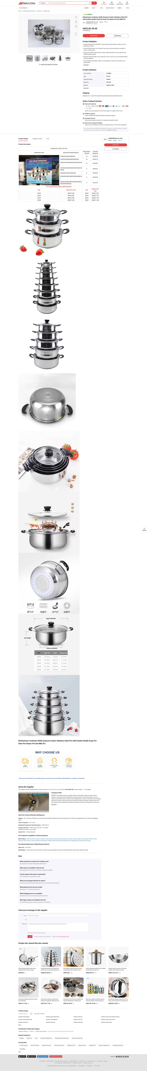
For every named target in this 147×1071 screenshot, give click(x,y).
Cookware (39, 11)
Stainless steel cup (78, 1019)
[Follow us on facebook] (117, 1056)
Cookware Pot (92, 1045)
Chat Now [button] (118, 35)
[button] (89, 3)
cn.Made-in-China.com (88, 1062)
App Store (22, 1056)
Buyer (93, 8)
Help (101, 8)
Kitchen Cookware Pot (104, 1045)
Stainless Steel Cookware (33, 839)
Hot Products (42, 1061)
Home (19, 11)
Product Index (100, 1061)
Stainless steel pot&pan (23, 1016)
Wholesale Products (73, 1061)
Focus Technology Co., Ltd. (62, 1065)
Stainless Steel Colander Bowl (76, 839)
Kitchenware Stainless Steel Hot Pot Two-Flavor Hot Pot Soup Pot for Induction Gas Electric (118, 1000)
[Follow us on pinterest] (125, 1056)
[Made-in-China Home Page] (26, 3)
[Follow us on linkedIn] (128, 1056)
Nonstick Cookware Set (46, 1038)
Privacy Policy (97, 1065)
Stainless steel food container (108, 1019)
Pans (36, 1038)
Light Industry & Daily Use (29, 11)
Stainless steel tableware (52, 1019)
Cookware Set (46, 11)
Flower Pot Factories (59, 1045)
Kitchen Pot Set (82, 1045)
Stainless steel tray (78, 1016)
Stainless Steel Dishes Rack (55, 840)
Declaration (89, 1065)
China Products (50, 1061)
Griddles (22, 1038)
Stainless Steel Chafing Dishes (70, 840)
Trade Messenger (42, 1056)
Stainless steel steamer (106, 1022)
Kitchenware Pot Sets (118, 1045)
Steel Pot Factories (46, 1045)
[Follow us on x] (119, 1056)
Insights (105, 1061)
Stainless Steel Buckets (41, 840)
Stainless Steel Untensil (47, 839)
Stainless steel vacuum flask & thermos (110, 1016)
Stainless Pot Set (71, 1045)
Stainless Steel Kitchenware (60, 839)
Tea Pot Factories (35, 1045)
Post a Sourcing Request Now (61, 936)
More (19, 1052)
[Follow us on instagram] (121, 1056)
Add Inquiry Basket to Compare (49, 64)
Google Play (31, 1056)
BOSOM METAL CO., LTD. (92, 22)
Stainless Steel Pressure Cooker (26, 840)
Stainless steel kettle (23, 1022)
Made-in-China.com (67, 1062)
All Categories (23, 8)
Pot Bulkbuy (22, 1049)
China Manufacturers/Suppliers (61, 1061)
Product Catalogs (40, 1013)
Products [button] (43, 3)
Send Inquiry (93, 35)
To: (26, 919)
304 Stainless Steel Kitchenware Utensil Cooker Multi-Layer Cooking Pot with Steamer (72, 970)
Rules (127, 8)
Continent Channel (91, 1061)
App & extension (110, 8)
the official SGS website (55, 789)
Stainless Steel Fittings (85, 840)
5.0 (111, 140)
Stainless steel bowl (78, 1022)
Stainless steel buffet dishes (52, 1016)
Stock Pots (29, 1038)
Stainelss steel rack (50, 1022)
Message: (24, 923)
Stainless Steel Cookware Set (62, 1038)
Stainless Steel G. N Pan (90, 839)
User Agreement (82, 1065)
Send (30, 936)
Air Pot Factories (23, 1045)
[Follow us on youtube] (123, 1056)
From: (25, 915)
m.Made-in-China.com (77, 1062)
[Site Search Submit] (94, 3)
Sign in (127, 4)
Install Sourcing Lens (56, 1056)
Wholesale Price (82, 1061)
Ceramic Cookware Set (77, 1038)
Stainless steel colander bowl (25, 1019)
